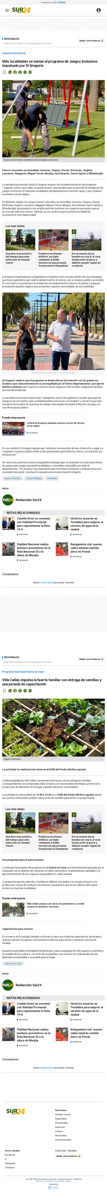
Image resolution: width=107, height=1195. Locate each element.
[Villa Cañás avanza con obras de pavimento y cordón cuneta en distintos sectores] (13, 910)
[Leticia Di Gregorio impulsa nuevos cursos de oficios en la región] (13, 429)
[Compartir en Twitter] (20, 72)
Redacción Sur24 (29, 500)
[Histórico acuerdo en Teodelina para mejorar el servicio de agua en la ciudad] (62, 523)
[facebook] (15, 72)
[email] (25, 72)
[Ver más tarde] (4, 72)
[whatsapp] (10, 72)
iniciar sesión (46, 582)
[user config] (98, 10)
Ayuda (68, 1181)
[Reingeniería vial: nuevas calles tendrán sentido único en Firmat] (62, 549)
